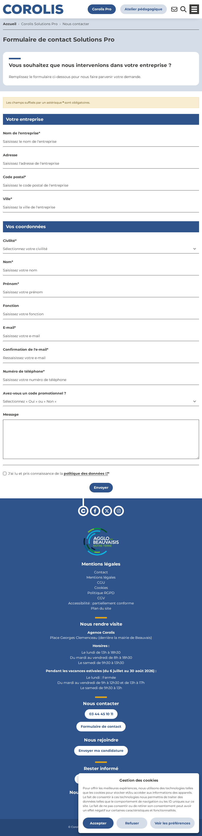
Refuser (132, 823)
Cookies (101, 587)
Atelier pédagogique (143, 9)
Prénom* (11, 284)
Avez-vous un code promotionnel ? (34, 393)
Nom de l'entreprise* (21, 133)
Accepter (98, 823)
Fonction (11, 305)
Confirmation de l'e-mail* (25, 349)
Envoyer (101, 487)
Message (11, 414)
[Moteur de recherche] (183, 9)
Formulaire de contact (101, 726)
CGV (101, 598)
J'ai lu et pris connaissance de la (58, 473)
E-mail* (9, 327)
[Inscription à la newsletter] (174, 9)
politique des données (84, 473)
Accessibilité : (79, 603)
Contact (101, 572)
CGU (101, 582)
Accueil (9, 24)
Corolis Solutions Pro (39, 24)
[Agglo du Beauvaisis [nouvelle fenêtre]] (101, 541)
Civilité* (10, 240)
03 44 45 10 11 (101, 714)
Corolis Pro (101, 9)
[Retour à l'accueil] (33, 9)
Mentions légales (101, 577)
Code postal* (14, 177)
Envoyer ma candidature (101, 750)
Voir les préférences (172, 823)
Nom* (8, 262)
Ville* (7, 199)
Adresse (10, 155)
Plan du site (101, 608)
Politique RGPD (101, 593)
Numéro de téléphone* (24, 371)
